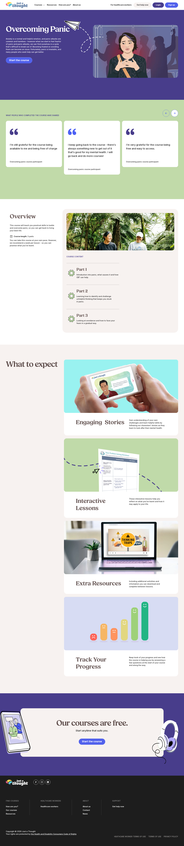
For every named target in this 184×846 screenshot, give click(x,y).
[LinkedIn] (47, 782)
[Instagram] (41, 782)
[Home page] (17, 5)
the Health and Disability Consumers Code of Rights (53, 834)
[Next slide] (174, 113)
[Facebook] (35, 782)
